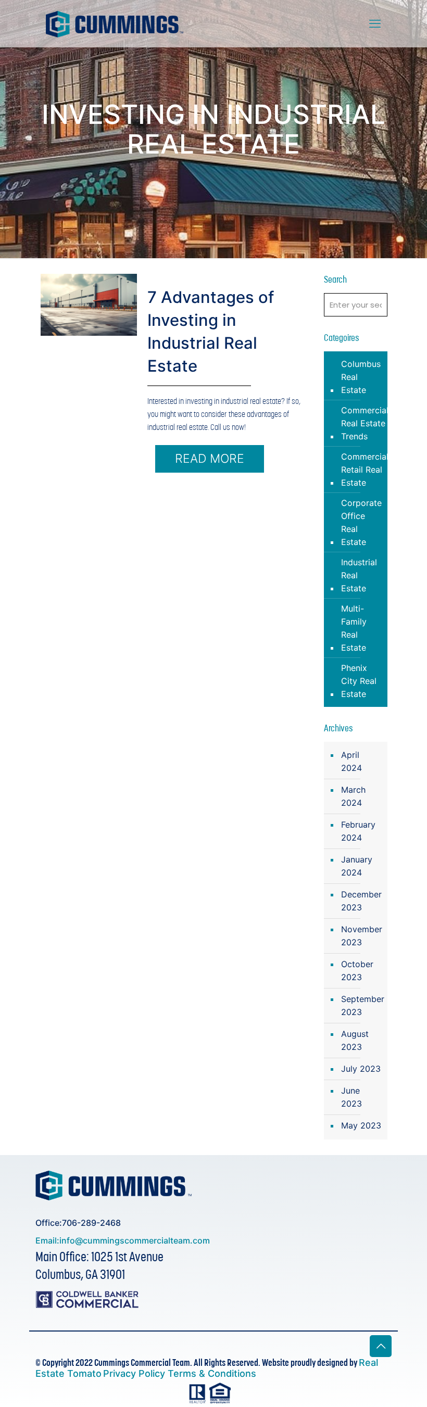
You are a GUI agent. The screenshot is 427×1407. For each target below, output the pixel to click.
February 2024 (358, 831)
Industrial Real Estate (359, 575)
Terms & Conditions (212, 1373)
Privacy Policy (135, 1373)
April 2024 (351, 761)
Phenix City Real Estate (358, 681)
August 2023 (355, 1040)
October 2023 (357, 970)
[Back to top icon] (381, 1346)
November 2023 (361, 935)
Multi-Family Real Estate (354, 628)
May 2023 (361, 1125)
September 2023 (361, 1005)
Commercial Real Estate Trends (364, 423)
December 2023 (361, 900)
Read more (209, 458)
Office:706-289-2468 (78, 1223)
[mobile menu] (375, 23)
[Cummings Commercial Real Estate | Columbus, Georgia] (114, 23)
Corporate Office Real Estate (361, 522)
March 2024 (353, 796)
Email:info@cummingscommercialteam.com (122, 1240)
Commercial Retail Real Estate (364, 469)
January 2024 (356, 866)
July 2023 (361, 1068)
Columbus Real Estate (361, 377)
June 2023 (351, 1097)
